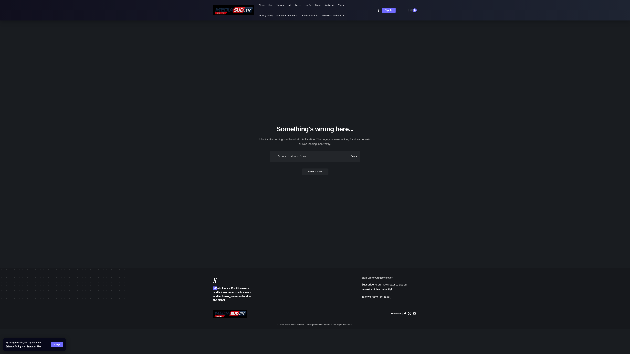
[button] (57, 344)
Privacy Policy (13, 346)
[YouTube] (414, 313)
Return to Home (315, 172)
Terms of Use (34, 346)
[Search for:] (312, 156)
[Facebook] (405, 313)
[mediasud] (233, 10)
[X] (409, 313)
